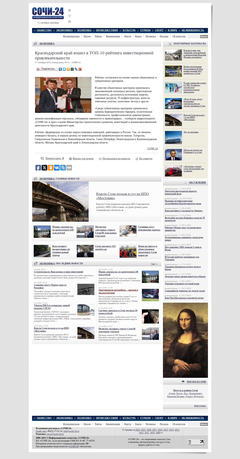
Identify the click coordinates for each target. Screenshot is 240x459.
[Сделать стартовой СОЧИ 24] (69, 13)
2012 (141, 432)
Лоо (186, 393)
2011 (147, 432)
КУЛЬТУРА (129, 30)
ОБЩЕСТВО (44, 30)
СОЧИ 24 (152, 148)
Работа (98, 36)
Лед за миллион (191, 132)
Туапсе (189, 396)
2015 (166, 430)
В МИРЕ (172, 30)
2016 (160, 430)
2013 (177, 430)
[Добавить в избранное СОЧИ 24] (69, 19)
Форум (127, 36)
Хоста (179, 393)
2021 (143, 430)
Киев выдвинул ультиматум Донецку (184, 210)
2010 (152, 432)
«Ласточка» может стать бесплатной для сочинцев (194, 168)
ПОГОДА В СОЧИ (196, 381)
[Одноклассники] (68, 69)
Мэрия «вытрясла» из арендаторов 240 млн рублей (63, 229)
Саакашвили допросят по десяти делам (185, 290)
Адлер (172, 393)
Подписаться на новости (116, 158)
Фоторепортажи (71, 36)
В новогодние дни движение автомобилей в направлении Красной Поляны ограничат (195, 53)
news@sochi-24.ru (55, 434)
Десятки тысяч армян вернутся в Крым (185, 276)
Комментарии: (55, 158)
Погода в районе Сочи (185, 390)
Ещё (153, 264)
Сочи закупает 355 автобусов (105, 248)
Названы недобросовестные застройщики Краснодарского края (183, 202)
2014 (171, 430)
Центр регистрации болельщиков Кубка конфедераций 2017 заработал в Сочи (193, 69)
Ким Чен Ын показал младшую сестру (184, 298)
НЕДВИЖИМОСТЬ (193, 30)
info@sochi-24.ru (71, 431)
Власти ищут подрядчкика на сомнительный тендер (61, 251)
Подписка (151, 36)
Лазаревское (195, 393)
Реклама (164, 36)
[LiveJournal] (76, 69)
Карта (138, 36)
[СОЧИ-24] (48, 18)
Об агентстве (178, 36)
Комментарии (113, 36)
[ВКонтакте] (60, 69)
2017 (154, 430)
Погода (87, 36)
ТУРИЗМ (145, 30)
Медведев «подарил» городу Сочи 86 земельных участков (106, 231)
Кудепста (199, 396)
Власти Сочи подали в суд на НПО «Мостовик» (194, 117)
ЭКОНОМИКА (64, 30)
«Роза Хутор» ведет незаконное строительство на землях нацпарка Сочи (194, 102)
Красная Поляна (175, 396)
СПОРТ (159, 30)
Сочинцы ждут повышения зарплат (149, 228)
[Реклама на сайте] (185, 377)
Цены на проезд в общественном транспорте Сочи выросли (147, 251)
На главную (145, 158)
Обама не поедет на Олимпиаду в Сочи (193, 151)
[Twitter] (64, 69)
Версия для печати (83, 158)
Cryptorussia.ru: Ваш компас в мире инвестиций (58, 271)
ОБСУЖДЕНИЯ (197, 182)
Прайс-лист (41, 431)
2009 (158, 432)
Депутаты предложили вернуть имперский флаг (181, 192)
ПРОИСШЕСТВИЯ (107, 30)
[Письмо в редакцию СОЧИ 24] (69, 22)
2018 (149, 430)
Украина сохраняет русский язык (182, 283)
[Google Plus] (80, 69)
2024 (137, 430)
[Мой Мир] (72, 69)
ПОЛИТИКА (84, 30)
